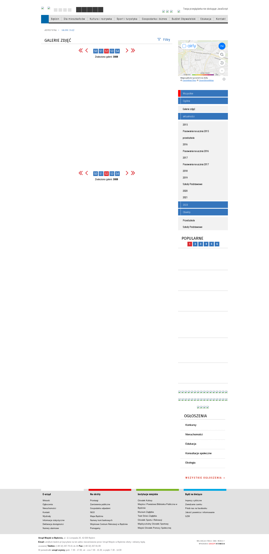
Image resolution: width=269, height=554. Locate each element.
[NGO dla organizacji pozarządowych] (179, 392)
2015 (185, 124)
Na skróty (95, 494)
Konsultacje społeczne (198, 453)
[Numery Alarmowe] (201, 407)
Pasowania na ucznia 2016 (196, 151)
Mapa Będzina (96, 516)
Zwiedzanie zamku (193, 504)
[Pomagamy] (201, 399)
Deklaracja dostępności (53, 524)
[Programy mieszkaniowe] (192, 399)
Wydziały (47, 516)
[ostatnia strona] (133, 50)
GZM (187, 516)
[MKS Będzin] (195, 399)
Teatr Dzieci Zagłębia (147, 516)
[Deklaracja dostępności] (89, 9)
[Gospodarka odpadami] (198, 399)
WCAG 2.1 (185, 542)
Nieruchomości (194, 434)
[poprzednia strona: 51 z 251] (86, 50)
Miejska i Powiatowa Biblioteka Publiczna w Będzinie (157, 506)
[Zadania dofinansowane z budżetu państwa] (198, 407)
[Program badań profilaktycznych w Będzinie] (186, 392)
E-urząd (47, 494)
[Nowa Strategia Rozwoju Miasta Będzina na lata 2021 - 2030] (223, 399)
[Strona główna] (45, 19)
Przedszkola (189, 220)
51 (101, 51)
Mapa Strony (60, 10)
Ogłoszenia (195, 416)
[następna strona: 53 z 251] (127, 50)
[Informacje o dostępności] (84, 9)
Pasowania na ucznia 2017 (196, 164)
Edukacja (190, 443)
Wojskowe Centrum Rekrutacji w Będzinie (109, 524)
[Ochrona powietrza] (201, 392)
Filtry (166, 39)
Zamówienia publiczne (100, 504)
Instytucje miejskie (148, 494)
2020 (185, 190)
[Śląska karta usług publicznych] (207, 399)
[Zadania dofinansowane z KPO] (192, 392)
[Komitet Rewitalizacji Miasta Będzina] (214, 399)
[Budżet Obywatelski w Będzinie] (217, 392)
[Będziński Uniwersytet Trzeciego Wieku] (183, 399)
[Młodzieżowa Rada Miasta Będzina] (183, 392)
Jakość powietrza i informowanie (200, 512)
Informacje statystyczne (53, 520)
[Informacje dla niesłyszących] (95, 9)
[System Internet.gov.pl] (207, 407)
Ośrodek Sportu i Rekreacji (150, 520)
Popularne (192, 238)
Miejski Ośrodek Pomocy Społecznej (154, 528)
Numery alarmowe (51, 528)
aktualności (189, 116)
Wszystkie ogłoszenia (203, 477)
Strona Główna (55, 10)
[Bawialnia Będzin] (217, 399)
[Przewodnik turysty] (211, 392)
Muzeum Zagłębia (146, 512)
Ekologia (190, 462)
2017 (185, 157)
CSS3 (176, 542)
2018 (185, 170)
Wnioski (46, 500)
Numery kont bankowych (101, 520)
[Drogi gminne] (220, 392)
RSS (65, 10)
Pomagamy (95, 528)
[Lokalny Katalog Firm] (204, 399)
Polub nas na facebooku (196, 508)
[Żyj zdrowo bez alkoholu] (198, 392)
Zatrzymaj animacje (78, 9)
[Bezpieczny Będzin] (226, 399)
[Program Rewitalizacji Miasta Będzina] (211, 399)
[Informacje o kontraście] (100, 9)
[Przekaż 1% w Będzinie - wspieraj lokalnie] (204, 407)
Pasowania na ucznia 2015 (196, 131)
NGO (92, 512)
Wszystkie (188, 93)
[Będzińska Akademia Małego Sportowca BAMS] (189, 399)
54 (117, 51)
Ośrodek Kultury (145, 500)
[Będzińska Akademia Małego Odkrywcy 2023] (186, 399)
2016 (185, 144)
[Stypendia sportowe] (226, 392)
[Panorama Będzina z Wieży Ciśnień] (207, 392)
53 (111, 51)
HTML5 (171, 542)
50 (95, 51)
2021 (185, 197)
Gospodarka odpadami (100, 508)
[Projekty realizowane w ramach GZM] (223, 392)
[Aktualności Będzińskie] (214, 392)
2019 (185, 177)
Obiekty (186, 212)
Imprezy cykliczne (193, 500)
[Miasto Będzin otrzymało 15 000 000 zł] (195, 392)
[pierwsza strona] (80, 50)
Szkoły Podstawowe (192, 184)
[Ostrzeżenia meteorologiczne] (204, 392)
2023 (185, 204)
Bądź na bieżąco (193, 494)
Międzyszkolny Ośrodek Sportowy (153, 524)
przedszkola (188, 137)
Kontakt (69, 10)
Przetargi (94, 500)
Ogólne (186, 100)
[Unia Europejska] (49, 8)
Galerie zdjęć (189, 109)
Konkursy (190, 424)
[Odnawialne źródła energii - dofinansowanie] (179, 399)
